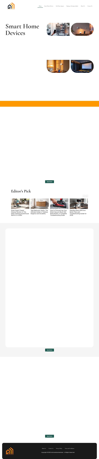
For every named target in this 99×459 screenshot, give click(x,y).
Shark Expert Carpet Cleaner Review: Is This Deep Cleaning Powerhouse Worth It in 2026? (20, 213)
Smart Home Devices (48, 6)
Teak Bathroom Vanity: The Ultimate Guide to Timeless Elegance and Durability (39, 212)
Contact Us (89, 6)
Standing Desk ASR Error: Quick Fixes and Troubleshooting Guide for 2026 (78, 213)
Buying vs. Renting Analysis (72, 6)
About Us (83, 6)
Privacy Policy (59, 448)
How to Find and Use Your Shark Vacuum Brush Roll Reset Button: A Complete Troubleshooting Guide (58, 213)
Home (40, 6)
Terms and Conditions (69, 448)
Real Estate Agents (60, 6)
